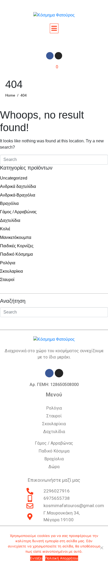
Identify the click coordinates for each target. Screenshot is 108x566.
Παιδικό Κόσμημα (16, 254)
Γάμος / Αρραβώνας (18, 212)
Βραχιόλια (9, 203)
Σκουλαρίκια (11, 271)
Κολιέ (5, 229)
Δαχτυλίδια (10, 220)
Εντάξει (36, 558)
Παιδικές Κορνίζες (17, 246)
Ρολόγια (7, 263)
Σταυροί (7, 279)
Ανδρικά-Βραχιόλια (17, 195)
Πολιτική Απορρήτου (61, 558)
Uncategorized (13, 178)
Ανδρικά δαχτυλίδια (18, 186)
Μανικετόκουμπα (15, 237)
